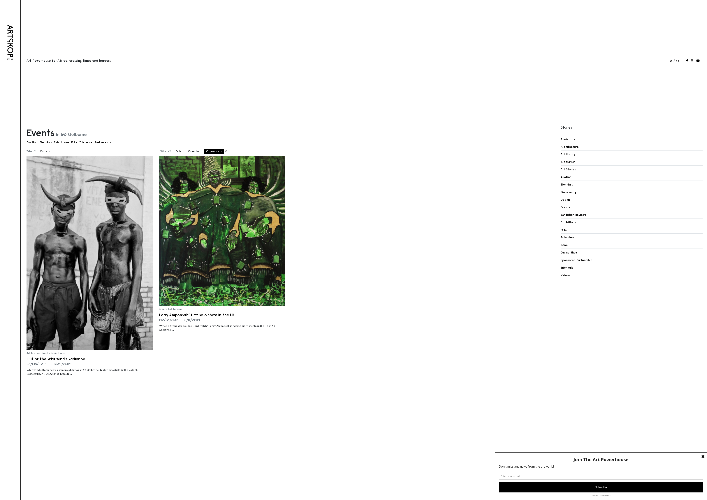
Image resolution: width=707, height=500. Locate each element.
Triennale (85, 142)
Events (45, 353)
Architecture (570, 146)
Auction (32, 142)
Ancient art (569, 139)
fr (677, 60)
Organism (213, 151)
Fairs (74, 142)
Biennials (46, 142)
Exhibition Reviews (573, 214)
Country (194, 151)
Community (568, 192)
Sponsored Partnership (576, 260)
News (564, 245)
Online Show (569, 252)
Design (565, 199)
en (671, 60)
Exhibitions (61, 142)
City (178, 151)
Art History (568, 154)
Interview (567, 237)
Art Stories (33, 353)
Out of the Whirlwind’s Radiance (56, 358)
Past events (102, 142)
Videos (565, 275)
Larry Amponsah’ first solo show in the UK (197, 314)
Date (44, 151)
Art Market (568, 162)
